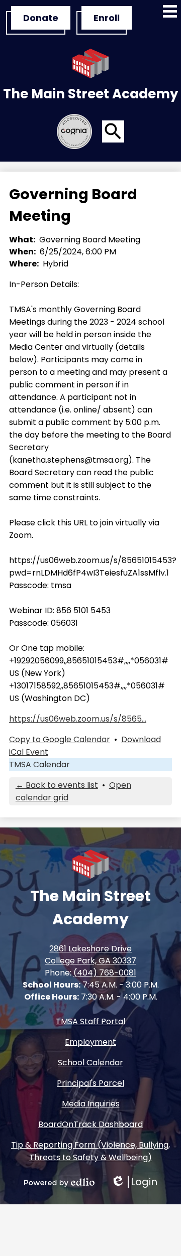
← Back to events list (57, 785)
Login (134, 1182)
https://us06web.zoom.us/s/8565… (77, 719)
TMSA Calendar (39, 764)
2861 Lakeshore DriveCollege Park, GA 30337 (90, 954)
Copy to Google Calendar (59, 739)
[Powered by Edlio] (59, 1182)
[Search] (113, 131)
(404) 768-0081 (104, 973)
